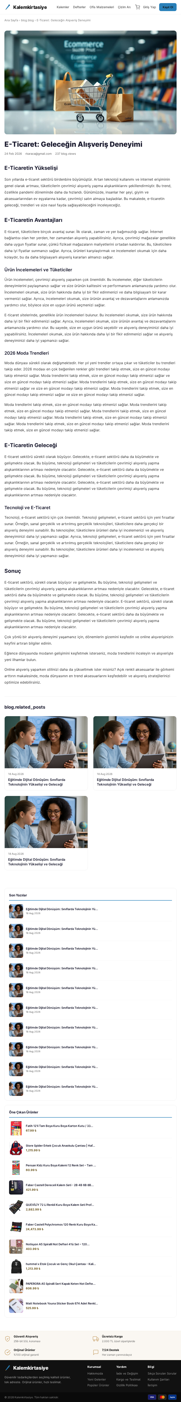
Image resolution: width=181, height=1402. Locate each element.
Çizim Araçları (128, 7)
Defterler (79, 7)
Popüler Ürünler (98, 1385)
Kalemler (63, 7)
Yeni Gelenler (96, 1379)
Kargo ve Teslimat (128, 1379)
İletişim (152, 1385)
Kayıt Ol (168, 7)
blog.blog (27, 20)
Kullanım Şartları (158, 1379)
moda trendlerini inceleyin (128, 653)
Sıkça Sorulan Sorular (162, 1373)
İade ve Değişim (127, 1373)
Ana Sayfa (11, 20)
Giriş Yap (149, 7)
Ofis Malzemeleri (102, 7)
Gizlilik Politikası (127, 1385)
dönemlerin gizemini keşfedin (109, 637)
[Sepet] (137, 7)
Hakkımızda (95, 1373)
